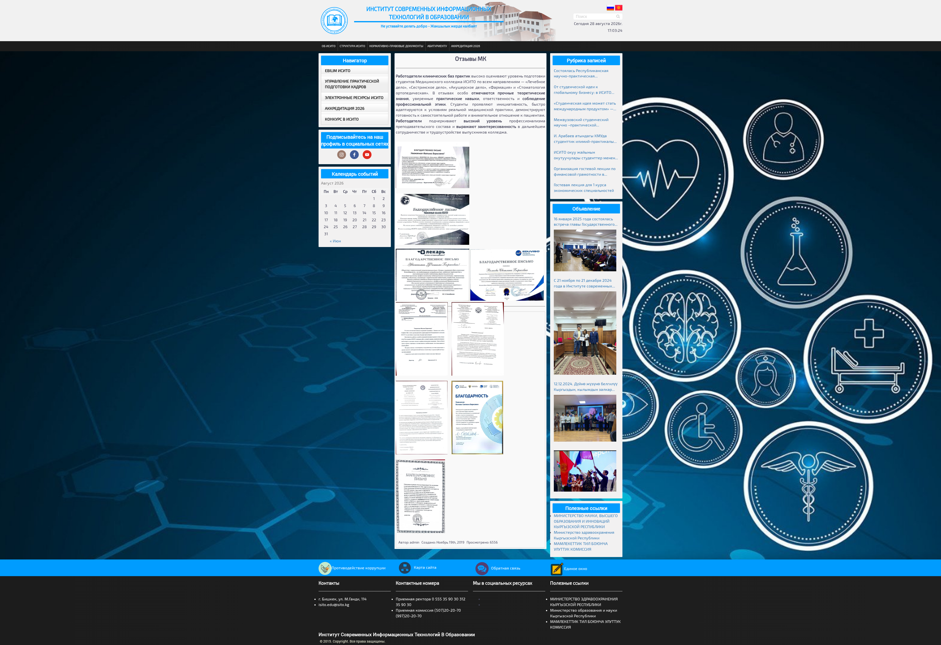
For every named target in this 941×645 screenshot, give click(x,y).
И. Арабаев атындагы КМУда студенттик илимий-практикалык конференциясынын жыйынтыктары (585, 138)
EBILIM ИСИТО (337, 70)
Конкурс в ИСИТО (342, 119)
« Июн (335, 240)
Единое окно (575, 568)
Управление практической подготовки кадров (352, 84)
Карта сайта (425, 567)
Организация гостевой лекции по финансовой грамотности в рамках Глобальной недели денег (585, 171)
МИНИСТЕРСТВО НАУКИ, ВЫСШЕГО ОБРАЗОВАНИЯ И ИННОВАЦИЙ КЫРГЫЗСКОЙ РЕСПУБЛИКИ (586, 521)
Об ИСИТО (328, 46)
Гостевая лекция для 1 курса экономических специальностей (584, 187)
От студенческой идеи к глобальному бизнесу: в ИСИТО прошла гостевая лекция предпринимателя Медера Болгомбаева (582, 89)
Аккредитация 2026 (465, 46)
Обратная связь (505, 568)
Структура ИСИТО (352, 46)
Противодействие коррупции (358, 567)
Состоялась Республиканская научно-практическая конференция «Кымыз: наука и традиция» (582, 73)
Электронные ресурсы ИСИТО (354, 97)
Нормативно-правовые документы (396, 46)
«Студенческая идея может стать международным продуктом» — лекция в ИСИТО (585, 106)
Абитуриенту (437, 46)
